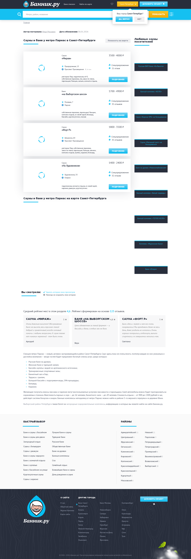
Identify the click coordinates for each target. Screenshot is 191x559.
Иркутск (125, 521)
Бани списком (69, 4)
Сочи (124, 532)
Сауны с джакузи (30, 451)
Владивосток (127, 517)
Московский (127, 480)
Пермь (80, 521)
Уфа (123, 529)
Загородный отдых (31, 441)
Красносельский (129, 471)
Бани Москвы (105, 503)
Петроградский (152, 446)
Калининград (83, 532)
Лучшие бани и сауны (61, 432)
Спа (53, 460)
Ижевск (103, 521)
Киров (80, 517)
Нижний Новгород (85, 529)
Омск (124, 510)
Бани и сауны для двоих (34, 437)
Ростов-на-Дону (106, 532)
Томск (80, 525)
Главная (26, 22)
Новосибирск (105, 510)
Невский (150, 432)
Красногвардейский (130, 466)
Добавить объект (152, 4)
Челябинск (82, 536)
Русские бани (58, 441)
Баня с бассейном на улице (35, 469)
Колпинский (127, 461)
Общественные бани (61, 446)
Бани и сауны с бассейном (35, 432)
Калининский (127, 451)
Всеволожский (152, 461)
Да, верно (124, 19)
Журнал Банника (67, 510)
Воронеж (103, 529)
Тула (123, 536)
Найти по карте (85, 4)
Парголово (150, 437)
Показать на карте (118, 41)
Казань (81, 510)
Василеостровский (154, 456)
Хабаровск (104, 517)
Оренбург (104, 525)
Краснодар (126, 513)
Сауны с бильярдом (32, 446)
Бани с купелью (30, 465)
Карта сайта (65, 514)
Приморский (151, 451)
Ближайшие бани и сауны (63, 469)
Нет (139, 19)
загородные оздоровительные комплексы (85, 404)
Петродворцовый (153, 442)
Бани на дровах (59, 451)
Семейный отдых (59, 465)
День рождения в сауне (62, 474)
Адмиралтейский (129, 432)
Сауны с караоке (30, 479)
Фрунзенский (127, 442)
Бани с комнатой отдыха (34, 460)
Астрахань (126, 525)
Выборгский (151, 466)
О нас (62, 503)
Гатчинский (126, 446)
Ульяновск (82, 540)
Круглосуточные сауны (33, 474)
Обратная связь (66, 507)
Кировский (126, 456)
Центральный (127, 437)
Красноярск (83, 513)
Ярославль (104, 540)
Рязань (103, 536)
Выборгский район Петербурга (37, 404)
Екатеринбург (127, 503)
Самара (103, 513)
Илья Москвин (48, 31)
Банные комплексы (60, 455)
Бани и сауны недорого (33, 455)
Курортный (126, 475)
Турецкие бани (58, 437)
